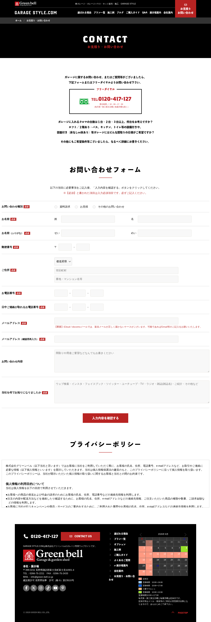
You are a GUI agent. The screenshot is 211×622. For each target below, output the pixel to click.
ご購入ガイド (133, 12)
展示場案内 (155, 12)
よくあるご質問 (122, 560)
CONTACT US (83, 536)
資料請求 (65, 206)
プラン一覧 (99, 12)
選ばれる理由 (84, 12)
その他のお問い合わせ (111, 206)
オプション (120, 544)
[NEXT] (185, 535)
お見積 (84, 206)
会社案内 (168, 12)
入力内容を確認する (105, 418)
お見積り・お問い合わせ (122, 578)
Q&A (144, 12)
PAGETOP (183, 612)
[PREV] (141, 535)
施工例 (110, 12)
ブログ (120, 12)
